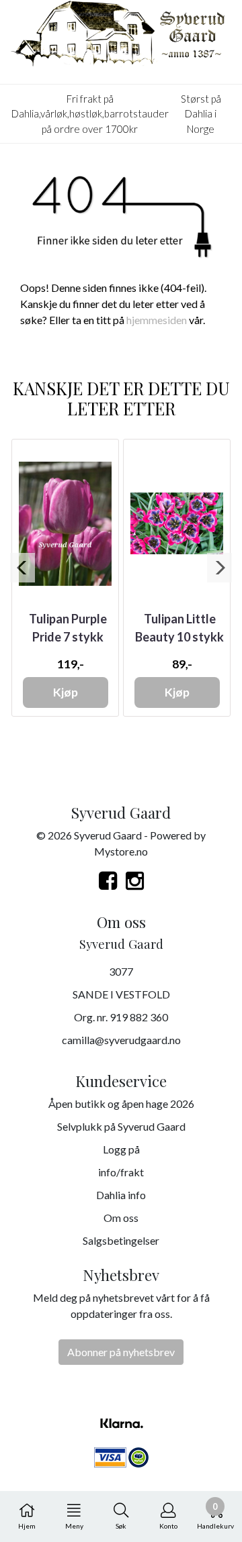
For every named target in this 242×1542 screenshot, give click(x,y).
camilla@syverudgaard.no (121, 1039)
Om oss (121, 1217)
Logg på (121, 1149)
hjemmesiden (156, 319)
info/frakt (121, 1172)
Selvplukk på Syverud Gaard (121, 1126)
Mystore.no (121, 851)
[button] (22, 567)
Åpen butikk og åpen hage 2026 (121, 1103)
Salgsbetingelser (121, 1240)
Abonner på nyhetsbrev (121, 1351)
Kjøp (65, 692)
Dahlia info (121, 1194)
